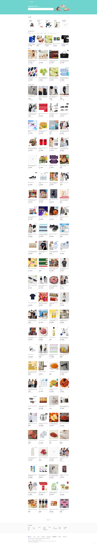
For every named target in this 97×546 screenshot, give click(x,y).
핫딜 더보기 (48, 519)
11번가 (55, 33)
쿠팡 (48, 33)
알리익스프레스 (55, 528)
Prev (28, 23)
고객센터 (38, 536)
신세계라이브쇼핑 (45, 529)
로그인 (62, 1)
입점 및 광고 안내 (65, 536)
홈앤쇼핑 (44, 528)
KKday (64, 528)
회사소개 (34, 536)
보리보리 (60, 528)
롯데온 (32, 33)
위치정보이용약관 (49, 536)
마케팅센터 (59, 536)
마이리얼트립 (65, 527)
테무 (54, 527)
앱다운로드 (30, 536)
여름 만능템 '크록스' (33, 6)
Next (69, 23)
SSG (35, 33)
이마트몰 (38, 33)
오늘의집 (42, 33)
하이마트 (49, 527)
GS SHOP (51, 33)
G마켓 (29, 33)
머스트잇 (39, 527)
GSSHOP (44, 527)
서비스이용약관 (43, 536)
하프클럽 (45, 33)
